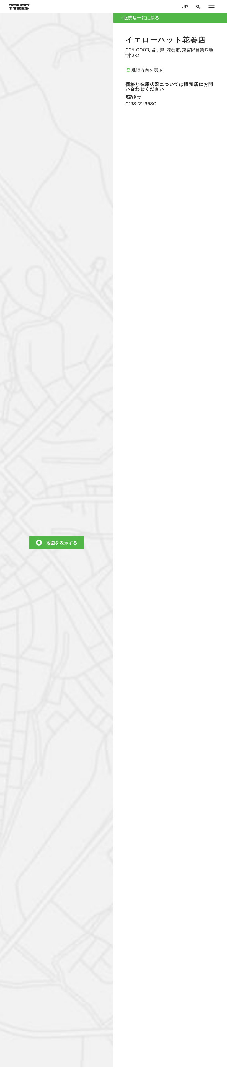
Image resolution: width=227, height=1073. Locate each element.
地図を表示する (62, 542)
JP (185, 6)
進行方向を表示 (146, 69)
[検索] (198, 6)
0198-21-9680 (140, 104)
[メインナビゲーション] (211, 6)
